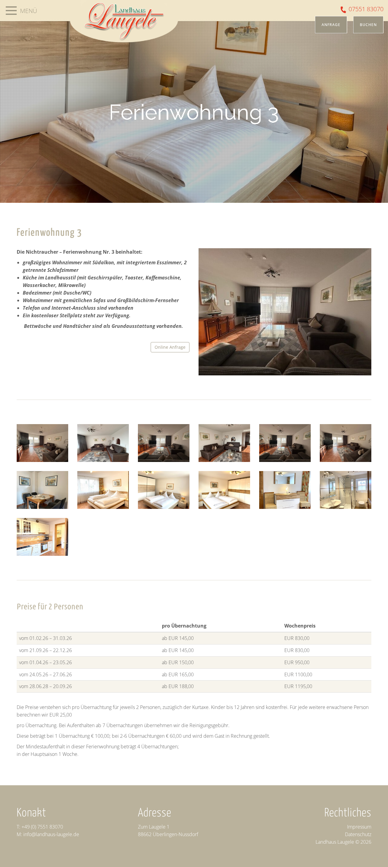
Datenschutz (358, 834)
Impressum (359, 826)
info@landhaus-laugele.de (51, 834)
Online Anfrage (170, 347)
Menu (11, 10)
